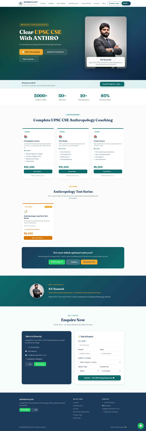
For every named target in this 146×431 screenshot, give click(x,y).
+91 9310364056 (33, 347)
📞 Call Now (73, 262)
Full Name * (82, 341)
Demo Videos (61, 3)
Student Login (114, 3)
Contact (97, 3)
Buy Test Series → (38, 238)
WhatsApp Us (32, 351)
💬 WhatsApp (40, 364)
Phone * (81, 349)
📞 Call (29, 364)
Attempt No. (104, 367)
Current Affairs (86, 3)
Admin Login (77, 418)
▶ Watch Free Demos (56, 52)
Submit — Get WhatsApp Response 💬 (99, 378)
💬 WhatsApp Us (57, 262)
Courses (43, 3)
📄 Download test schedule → (32, 229)
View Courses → (29, 59)
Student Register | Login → (112, 84)
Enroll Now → (38, 171)
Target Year (82, 367)
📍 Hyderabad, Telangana (110, 412)
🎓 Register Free (89, 262)
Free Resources (73, 3)
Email (102, 349)
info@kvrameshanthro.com (37, 355)
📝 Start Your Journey (31, 52)
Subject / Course (84, 358)
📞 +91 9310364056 (108, 402)
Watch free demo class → (38, 175)
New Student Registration (81, 412)
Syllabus (51, 3)
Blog (103, 3)
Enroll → (126, 3)
